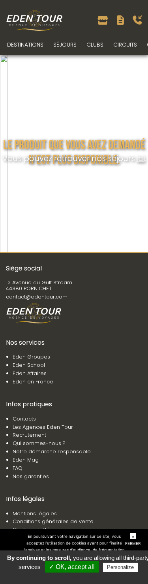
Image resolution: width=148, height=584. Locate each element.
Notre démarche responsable (52, 451)
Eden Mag (26, 460)
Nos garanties (31, 476)
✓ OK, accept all (72, 566)
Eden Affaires (30, 373)
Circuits (125, 45)
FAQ (17, 468)
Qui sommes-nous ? (39, 443)
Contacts (24, 419)
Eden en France (33, 381)
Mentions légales (35, 513)
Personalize (120, 567)
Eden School (29, 365)
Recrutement (29, 435)
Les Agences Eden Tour (43, 427)
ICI (141, 158)
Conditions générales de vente (53, 521)
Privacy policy (78, 576)
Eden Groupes (31, 357)
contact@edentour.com (36, 296)
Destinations (25, 45)
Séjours (65, 45)
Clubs (94, 45)
